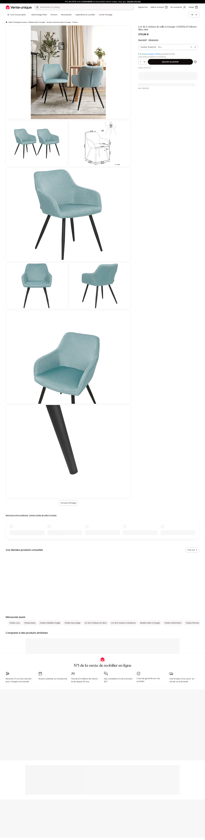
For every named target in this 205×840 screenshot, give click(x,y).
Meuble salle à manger (36, 22)
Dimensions (153, 40)
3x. (147, 68)
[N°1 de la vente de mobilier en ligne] (19, 7)
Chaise (74, 22)
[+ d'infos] (150, 68)
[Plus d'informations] (165, 57)
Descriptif (142, 40)
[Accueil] (6, 22)
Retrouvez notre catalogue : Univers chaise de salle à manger (31, 515)
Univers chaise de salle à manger (59, 22)
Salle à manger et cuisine (18, 22)
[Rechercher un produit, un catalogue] (37, 7)
